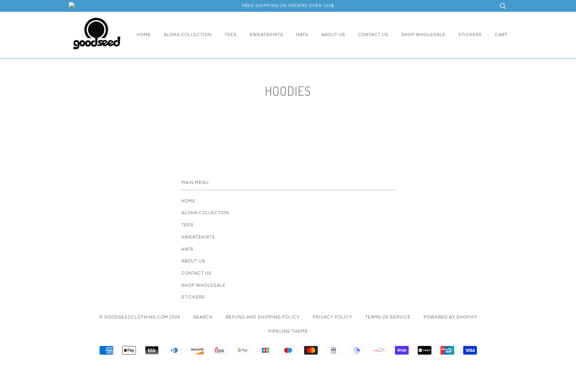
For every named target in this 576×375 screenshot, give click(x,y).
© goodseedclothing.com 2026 (139, 317)
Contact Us (373, 35)
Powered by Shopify (450, 317)
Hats (302, 35)
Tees (231, 35)
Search (203, 317)
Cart (501, 35)
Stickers (470, 35)
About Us (333, 35)
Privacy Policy (332, 317)
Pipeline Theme (288, 331)
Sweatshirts (266, 35)
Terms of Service (388, 317)
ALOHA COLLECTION (188, 35)
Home (144, 35)
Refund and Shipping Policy (263, 317)
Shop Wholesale (423, 35)
